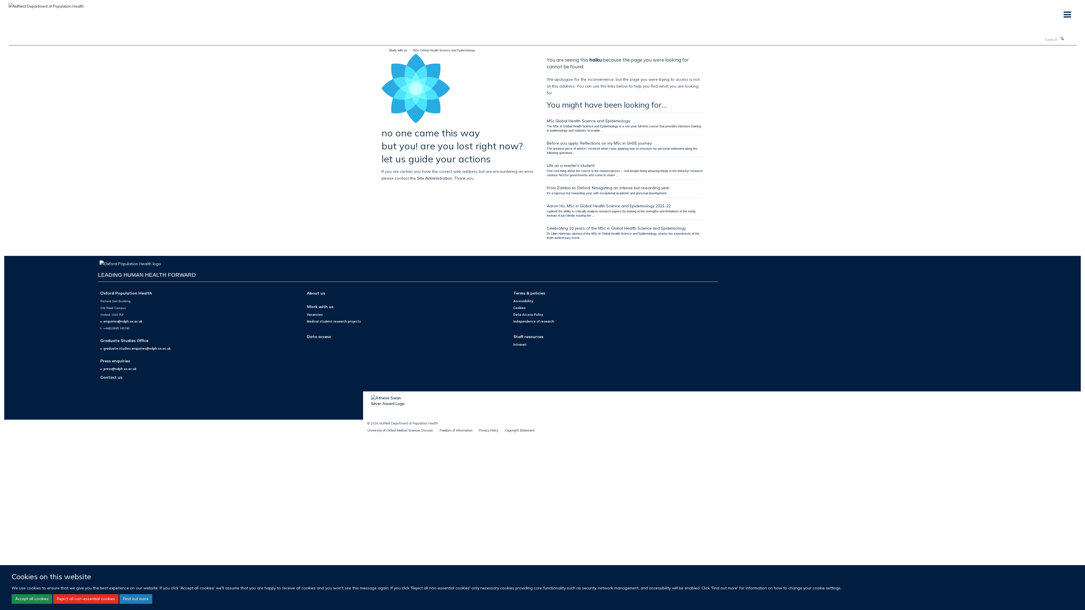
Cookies (519, 308)
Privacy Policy (488, 430)
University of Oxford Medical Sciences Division (400, 430)
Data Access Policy (528, 315)
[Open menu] (1067, 15)
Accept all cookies (32, 598)
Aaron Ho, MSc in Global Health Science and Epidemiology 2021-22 (609, 205)
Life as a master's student (570, 165)
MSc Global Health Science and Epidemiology (588, 120)
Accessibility (523, 301)
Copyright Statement (520, 430)
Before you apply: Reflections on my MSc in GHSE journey (599, 143)
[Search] (1062, 39)
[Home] (382, 50)
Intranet (520, 345)
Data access (319, 336)
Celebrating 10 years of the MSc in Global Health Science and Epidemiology (616, 228)
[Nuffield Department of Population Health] (46, 4)
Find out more (136, 598)
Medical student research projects (334, 321)
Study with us (398, 50)
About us (316, 293)
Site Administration (434, 178)
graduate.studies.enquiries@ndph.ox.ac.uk (137, 348)
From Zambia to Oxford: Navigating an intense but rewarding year (608, 187)
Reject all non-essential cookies (86, 598)
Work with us (320, 306)
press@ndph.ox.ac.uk (119, 369)
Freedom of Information (456, 430)
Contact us (111, 377)
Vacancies (315, 315)
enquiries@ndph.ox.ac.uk (122, 321)
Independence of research (533, 321)
